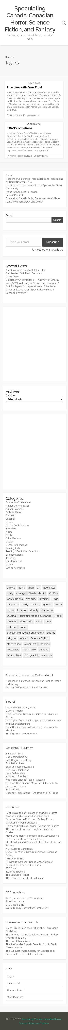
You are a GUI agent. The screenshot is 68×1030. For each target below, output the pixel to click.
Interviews (16, 115)
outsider (12, 627)
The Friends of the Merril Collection (25, 878)
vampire (43, 649)
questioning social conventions (25, 632)
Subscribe (52, 242)
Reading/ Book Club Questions (23, 551)
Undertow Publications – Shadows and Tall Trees (32, 793)
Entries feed (13, 983)
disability (31, 598)
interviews (47, 610)
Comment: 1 (42, 156)
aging (21, 587)
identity (34, 610)
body (10, 593)
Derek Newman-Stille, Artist (20, 707)
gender (47, 604)
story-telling (14, 644)
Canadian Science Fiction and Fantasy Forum (29, 819)
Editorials (11, 518)
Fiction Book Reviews (21, 156)
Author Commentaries (17, 505)
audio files (49, 587)
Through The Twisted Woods (21, 733)
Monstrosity (26, 621)
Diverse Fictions (14, 710)
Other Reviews (13, 538)
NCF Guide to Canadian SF (20, 849)
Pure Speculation (15, 901)
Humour (22, 610)
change (20, 593)
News (9, 532)
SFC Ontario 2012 (15, 904)
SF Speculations (14, 554)
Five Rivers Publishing (17, 770)
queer (23, 627)
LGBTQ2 (12, 615)
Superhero (30, 644)
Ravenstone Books (16, 786)
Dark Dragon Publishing (18, 760)
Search (9, 215)
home (58, 604)
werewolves (14, 655)
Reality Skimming (15, 858)
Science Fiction (40, 638)
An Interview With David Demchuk (24, 273)
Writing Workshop (15, 567)
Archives (10, 395)
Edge (55, 598)
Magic (58, 615)
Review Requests (15, 195)
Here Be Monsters (15, 773)
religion (11, 638)
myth (39, 621)
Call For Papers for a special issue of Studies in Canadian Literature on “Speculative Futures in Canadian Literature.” (31, 289)
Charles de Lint (37, 593)
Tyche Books (13, 789)
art (38, 587)
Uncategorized (14, 561)
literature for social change (35, 615)
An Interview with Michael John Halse (25, 270)
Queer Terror (12, 276)
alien (31, 587)
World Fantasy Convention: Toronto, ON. (27, 908)
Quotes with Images (16, 545)
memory (12, 621)
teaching (45, 644)
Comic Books (15, 598)
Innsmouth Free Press (17, 776)
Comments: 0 (32, 115)
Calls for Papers (14, 512)
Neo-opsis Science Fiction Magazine (25, 779)
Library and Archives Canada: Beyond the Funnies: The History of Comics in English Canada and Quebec (33, 829)
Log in (10, 976)
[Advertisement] (34, 344)
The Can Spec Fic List (17, 875)
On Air (9, 535)
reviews (23, 638)
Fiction (9, 522)
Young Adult (31, 655)
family (24, 604)
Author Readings (15, 509)
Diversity (44, 598)
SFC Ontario (12, 868)
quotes (51, 632)
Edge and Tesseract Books (20, 766)
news (48, 621)
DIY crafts (11, 515)
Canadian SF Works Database (21, 822)
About (9, 175)
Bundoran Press (14, 753)
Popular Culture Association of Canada (26, 687)
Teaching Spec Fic (15, 871)
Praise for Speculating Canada (21, 192)
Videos (9, 564)
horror (10, 610)
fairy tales (12, 604)
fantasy (35, 604)
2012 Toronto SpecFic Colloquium (24, 898)
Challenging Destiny (16, 757)
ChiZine (53, 593)
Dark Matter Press (15, 763)
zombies (47, 655)
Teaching (10, 558)
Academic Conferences (18, 502)
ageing (11, 587)
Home (8, 57)
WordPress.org (15, 997)
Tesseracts (13, 649)
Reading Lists (13, 548)
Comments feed (15, 990)
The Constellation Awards (19, 941)
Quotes (10, 541)
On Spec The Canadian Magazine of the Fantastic (32, 783)
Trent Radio (29, 649)
